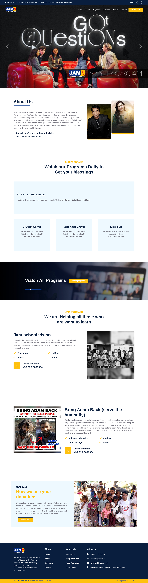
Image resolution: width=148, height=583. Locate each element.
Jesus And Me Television (25, 581)
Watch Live (135, 10)
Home (80, 10)
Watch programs (78, 281)
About (87, 10)
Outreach (106, 10)
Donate (115, 10)
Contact (124, 10)
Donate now (25, 520)
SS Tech (131, 581)
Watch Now (100, 200)
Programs (96, 10)
